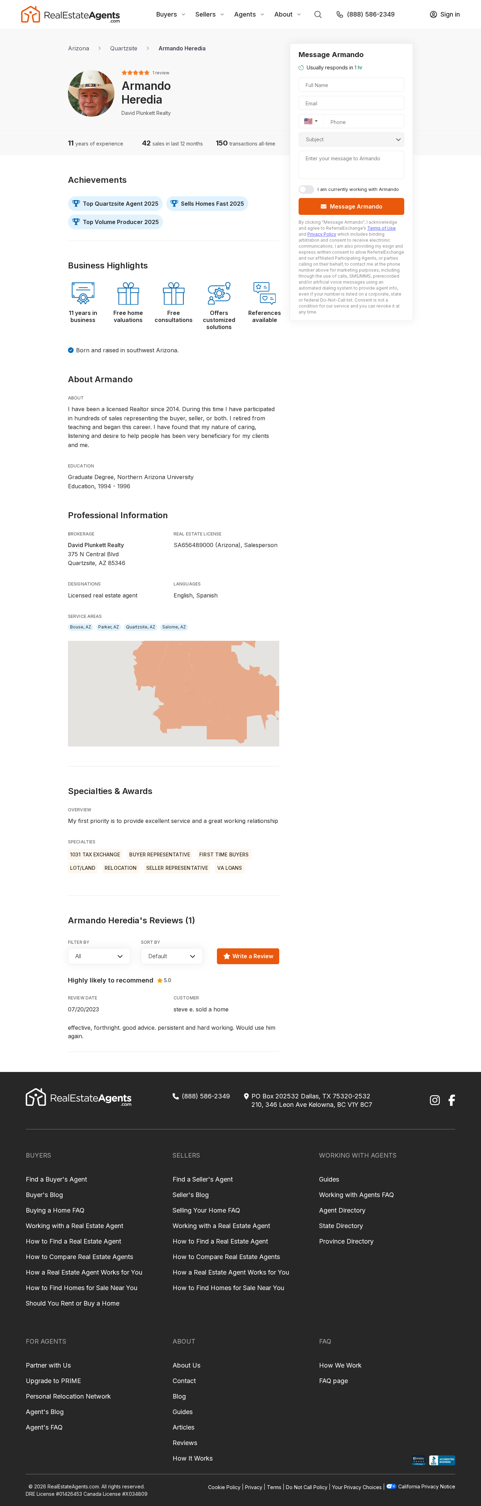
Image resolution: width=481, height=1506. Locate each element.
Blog (179, 1396)
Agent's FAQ (44, 1427)
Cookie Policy (224, 1487)
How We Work (340, 1365)
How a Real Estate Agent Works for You (84, 1272)
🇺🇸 (308, 121)
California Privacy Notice (426, 1486)
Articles (183, 1427)
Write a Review (252, 956)
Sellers (205, 14)
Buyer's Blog (44, 1194)
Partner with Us (48, 1365)
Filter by (78, 942)
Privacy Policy (321, 234)
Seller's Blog (191, 1194)
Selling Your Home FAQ (206, 1210)
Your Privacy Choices (357, 1487)
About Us (186, 1365)
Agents (245, 14)
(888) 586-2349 (371, 14)
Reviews (185, 1442)
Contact (184, 1380)
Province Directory (346, 1241)
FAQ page (333, 1380)
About (283, 14)
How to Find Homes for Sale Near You (81, 1287)
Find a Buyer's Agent (56, 1179)
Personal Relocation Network (68, 1396)
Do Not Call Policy (306, 1487)
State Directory (341, 1225)
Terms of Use (381, 228)
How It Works (193, 1458)
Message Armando (356, 206)
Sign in (450, 14)
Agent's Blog (45, 1411)
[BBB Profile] (442, 1460)
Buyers (166, 14)
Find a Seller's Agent (203, 1179)
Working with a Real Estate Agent (74, 1225)
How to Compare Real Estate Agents (79, 1256)
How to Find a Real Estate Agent (73, 1241)
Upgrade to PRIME (53, 1380)
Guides (329, 1179)
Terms (274, 1487)
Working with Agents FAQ (356, 1194)
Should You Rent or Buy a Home (72, 1303)
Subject (315, 139)
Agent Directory (342, 1210)
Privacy (253, 1487)
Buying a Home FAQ (55, 1210)
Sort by (151, 942)
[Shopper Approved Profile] (419, 1460)
